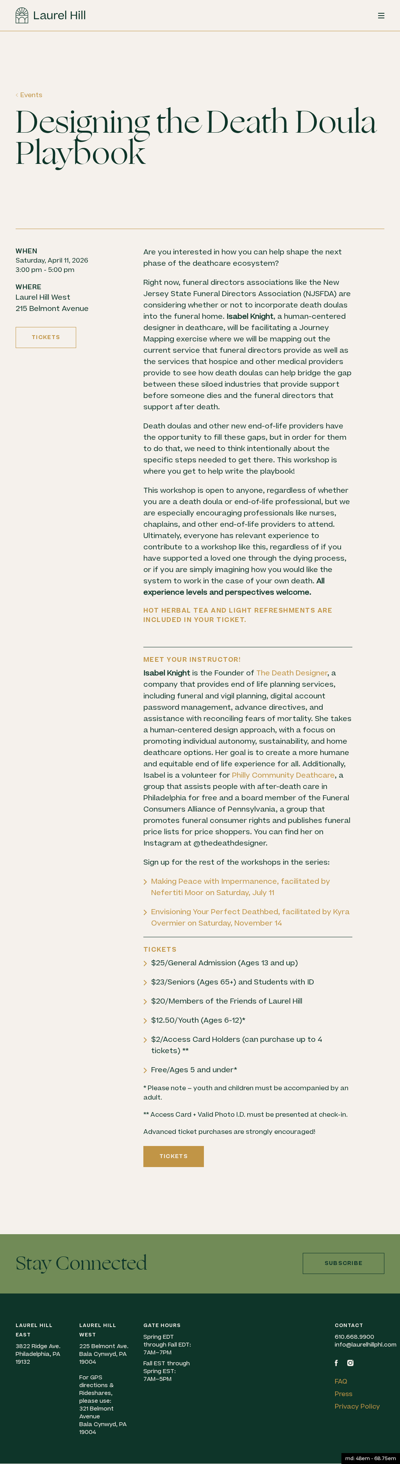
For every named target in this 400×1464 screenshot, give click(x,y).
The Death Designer (291, 673)
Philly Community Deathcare (283, 775)
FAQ (341, 1381)
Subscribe (344, 1263)
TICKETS (46, 337)
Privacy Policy (357, 1406)
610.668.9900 (354, 1337)
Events (31, 95)
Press (343, 1394)
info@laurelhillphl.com (365, 1345)
